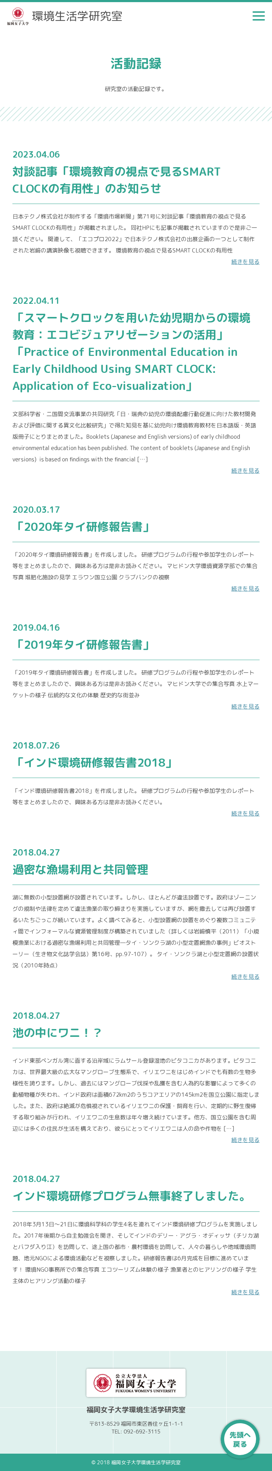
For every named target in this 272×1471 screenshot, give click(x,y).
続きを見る (245, 262)
